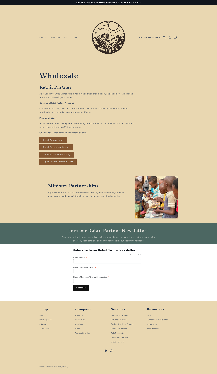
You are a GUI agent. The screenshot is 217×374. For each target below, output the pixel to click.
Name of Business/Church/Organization (91, 277)
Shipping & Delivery (119, 315)
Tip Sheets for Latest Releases (58, 162)
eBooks (42, 324)
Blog (149, 315)
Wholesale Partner (119, 328)
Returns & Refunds (119, 319)
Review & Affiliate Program (122, 324)
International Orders (119, 337)
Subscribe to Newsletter (157, 319)
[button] (42, 37)
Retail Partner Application (56, 147)
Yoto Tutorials (153, 328)
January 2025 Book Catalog (56, 154)
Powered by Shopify (61, 367)
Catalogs (79, 324)
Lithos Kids (49, 367)
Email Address (80, 258)
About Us (79, 315)
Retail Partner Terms (53, 140)
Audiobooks (44, 328)
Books (42, 315)
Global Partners (117, 342)
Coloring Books (45, 319)
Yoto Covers (152, 324)
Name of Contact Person (84, 267)
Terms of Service (82, 333)
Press (77, 328)
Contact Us (80, 319)
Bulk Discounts (117, 333)
